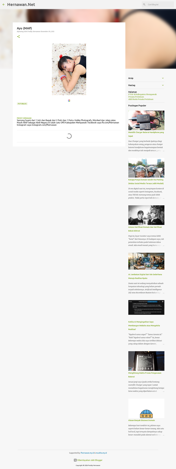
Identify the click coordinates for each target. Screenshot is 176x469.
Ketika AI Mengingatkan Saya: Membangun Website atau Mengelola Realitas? (144, 325)
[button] (18, 36)
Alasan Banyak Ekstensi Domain (141, 420)
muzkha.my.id (101, 453)
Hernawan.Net (21, 4)
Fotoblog (22, 104)
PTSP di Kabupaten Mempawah (142, 94)
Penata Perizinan (136, 97)
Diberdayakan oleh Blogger (89, 460)
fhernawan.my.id (87, 453)
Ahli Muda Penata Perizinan (140, 99)
